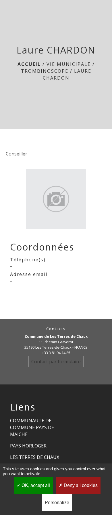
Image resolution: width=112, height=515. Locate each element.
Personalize (57, 502)
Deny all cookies (80, 485)
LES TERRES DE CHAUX (34, 457)
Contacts (56, 329)
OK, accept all (35, 485)
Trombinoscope (44, 71)
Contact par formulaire (56, 361)
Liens (22, 407)
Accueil (29, 64)
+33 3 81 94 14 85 (56, 352)
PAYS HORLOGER (28, 446)
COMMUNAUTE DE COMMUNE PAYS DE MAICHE (32, 427)
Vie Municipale (69, 64)
